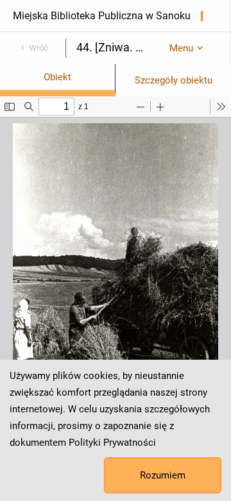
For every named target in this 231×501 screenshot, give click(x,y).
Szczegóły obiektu (173, 80)
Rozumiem (162, 475)
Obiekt (57, 77)
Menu (181, 48)
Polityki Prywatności (112, 442)
